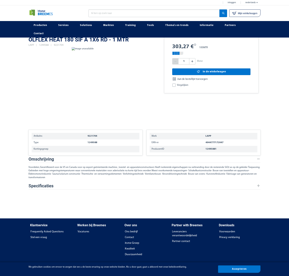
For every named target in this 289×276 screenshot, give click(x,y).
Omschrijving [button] (41, 159)
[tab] (144, 159)
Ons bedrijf (131, 231)
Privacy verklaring (229, 237)
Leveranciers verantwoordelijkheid (184, 233)
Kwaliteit (130, 248)
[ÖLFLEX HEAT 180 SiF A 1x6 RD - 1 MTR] (83, 86)
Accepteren (239, 269)
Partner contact (181, 241)
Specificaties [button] (41, 185)
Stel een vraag (38, 237)
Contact (129, 237)
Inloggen (232, 3)
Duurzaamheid (133, 254)
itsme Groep (132, 243)
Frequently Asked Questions (47, 231)
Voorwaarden (227, 231)
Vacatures (83, 231)
